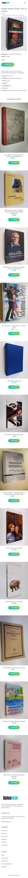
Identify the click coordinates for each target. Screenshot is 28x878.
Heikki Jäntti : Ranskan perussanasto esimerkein (14, 775)
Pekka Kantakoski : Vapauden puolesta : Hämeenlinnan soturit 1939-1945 (14, 493)
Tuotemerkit (4, 845)
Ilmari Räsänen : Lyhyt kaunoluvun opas (14, 667)
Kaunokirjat (11, 54)
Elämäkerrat (18, 54)
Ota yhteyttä (4, 858)
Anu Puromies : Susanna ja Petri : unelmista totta (14, 326)
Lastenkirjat (4, 836)
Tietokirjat (4, 842)
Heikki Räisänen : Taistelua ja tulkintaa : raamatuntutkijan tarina (14, 268)
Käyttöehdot (4, 861)
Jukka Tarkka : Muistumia (14, 381)
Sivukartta (4, 866)
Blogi (2, 855)
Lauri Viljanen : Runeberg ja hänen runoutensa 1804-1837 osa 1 (14, 155)
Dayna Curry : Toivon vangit (14, 548)
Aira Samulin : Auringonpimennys (14, 434)
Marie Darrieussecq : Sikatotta (14, 601)
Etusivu (3, 13)
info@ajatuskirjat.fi (6, 821)
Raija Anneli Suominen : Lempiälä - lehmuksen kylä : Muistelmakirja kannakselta (14, 211)
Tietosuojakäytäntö (6, 864)
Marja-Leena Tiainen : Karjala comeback (14, 721)
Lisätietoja (7, 64)
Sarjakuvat (4, 839)
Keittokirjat (4, 833)
